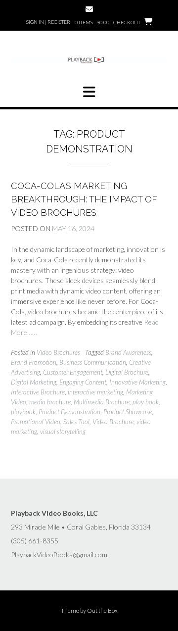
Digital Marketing (33, 382)
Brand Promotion (33, 362)
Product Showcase (127, 412)
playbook (23, 412)
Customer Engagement (72, 372)
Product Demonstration (69, 412)
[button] (89, 92)
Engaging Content (82, 382)
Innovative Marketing (137, 382)
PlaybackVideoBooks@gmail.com (59, 554)
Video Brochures (58, 352)
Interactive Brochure (38, 392)
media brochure (50, 402)
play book (146, 402)
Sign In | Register (48, 22)
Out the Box (102, 610)
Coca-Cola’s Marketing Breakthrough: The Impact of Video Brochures (84, 199)
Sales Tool (76, 422)
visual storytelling (63, 432)
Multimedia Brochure (102, 402)
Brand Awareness (128, 352)
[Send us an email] (89, 9)
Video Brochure (113, 422)
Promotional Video (35, 422)
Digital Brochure (126, 372)
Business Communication (92, 362)
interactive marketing (95, 392)
